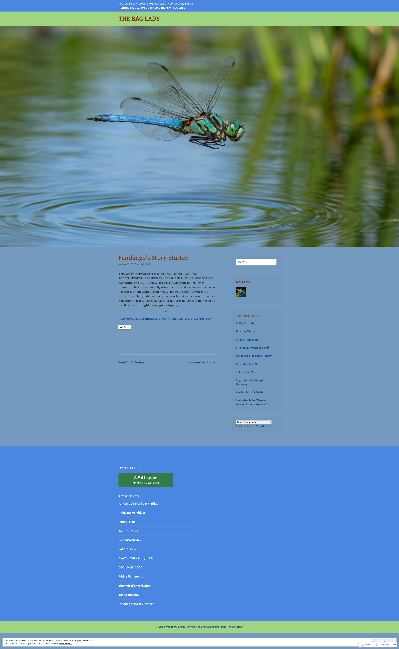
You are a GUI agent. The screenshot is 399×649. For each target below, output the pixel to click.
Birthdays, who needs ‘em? (252, 347)
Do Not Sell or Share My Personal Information (215, 626)
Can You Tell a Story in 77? (136, 558)
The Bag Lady (139, 19)
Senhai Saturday (129, 540)
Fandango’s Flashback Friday (254, 355)
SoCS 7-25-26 (245, 372)
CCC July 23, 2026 (247, 363)
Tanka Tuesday (128, 595)
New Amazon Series (202, 360)
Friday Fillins (126, 522)
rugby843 (144, 264)
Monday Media (245, 331)
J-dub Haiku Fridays (132, 512)
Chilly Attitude (245, 323)
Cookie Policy (65, 643)
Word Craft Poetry (131, 360)
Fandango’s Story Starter (136, 604)
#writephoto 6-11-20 (249, 392)
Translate (262, 426)
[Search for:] (256, 261)
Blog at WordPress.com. (171, 626)
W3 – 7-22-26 (128, 531)
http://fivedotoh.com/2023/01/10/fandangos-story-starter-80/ (164, 318)
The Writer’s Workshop (134, 585)
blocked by (150, 481)
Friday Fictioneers (247, 339)
